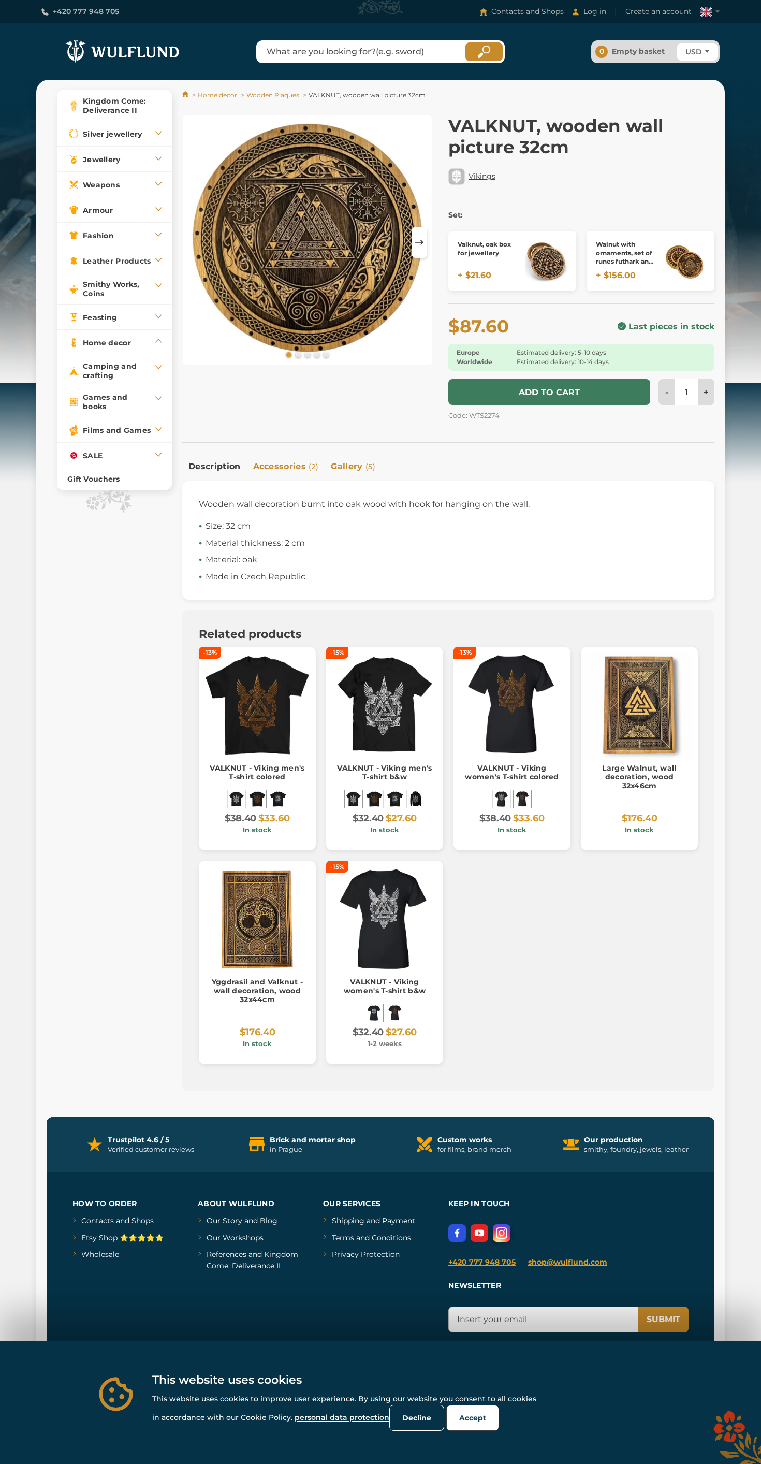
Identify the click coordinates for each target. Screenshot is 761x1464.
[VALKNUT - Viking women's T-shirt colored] (522, 799)
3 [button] (306, 354)
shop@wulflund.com (567, 1262)
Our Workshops (235, 1237)
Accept (472, 1418)
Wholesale (100, 1254)
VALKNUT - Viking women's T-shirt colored (512, 772)
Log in (594, 11)
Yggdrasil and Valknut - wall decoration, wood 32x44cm (257, 990)
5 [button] (325, 354)
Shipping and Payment (373, 1220)
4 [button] (316, 354)
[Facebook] (457, 1233)
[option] (307, 242)
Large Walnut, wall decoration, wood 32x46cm (639, 776)
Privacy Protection (366, 1254)
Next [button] (419, 242)
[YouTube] (479, 1233)
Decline (416, 1418)
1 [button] (288, 354)
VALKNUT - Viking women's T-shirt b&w (385, 986)
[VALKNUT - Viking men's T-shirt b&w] (236, 799)
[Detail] (546, 261)
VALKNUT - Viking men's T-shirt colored (257, 772)
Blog (268, 1220)
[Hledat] (484, 51)
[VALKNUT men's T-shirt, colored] (278, 799)
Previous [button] (195, 242)
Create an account (658, 11)
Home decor (217, 95)
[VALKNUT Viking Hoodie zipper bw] (415, 799)
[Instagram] (501, 1233)
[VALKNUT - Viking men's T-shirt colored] (257, 799)
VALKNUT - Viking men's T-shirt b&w (384, 772)
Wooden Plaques (272, 95)
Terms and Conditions (371, 1237)
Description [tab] (214, 466)
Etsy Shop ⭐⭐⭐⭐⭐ (122, 1237)
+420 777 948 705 (86, 11)
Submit (663, 1319)
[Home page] (186, 95)
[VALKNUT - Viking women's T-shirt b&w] (501, 799)
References (226, 1254)
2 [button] (297, 354)
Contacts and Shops (527, 11)
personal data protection (342, 1417)
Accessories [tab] (286, 466)
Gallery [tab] (353, 466)
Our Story (224, 1220)
